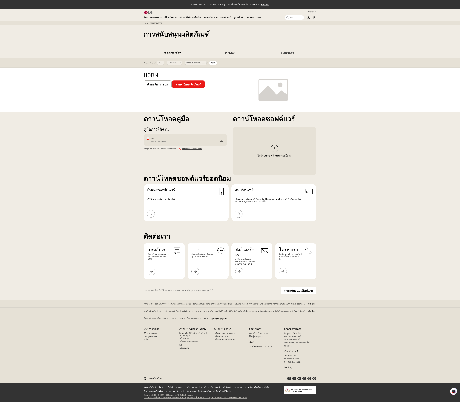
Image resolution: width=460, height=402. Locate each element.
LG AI (259, 17)
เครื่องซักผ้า (184, 338)
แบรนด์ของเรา (290, 356)
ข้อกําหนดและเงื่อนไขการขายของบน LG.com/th (164, 391)
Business (311, 12)
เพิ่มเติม (311, 304)
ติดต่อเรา (288, 346)
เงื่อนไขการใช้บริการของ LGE (171, 387)
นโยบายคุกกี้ (215, 387)
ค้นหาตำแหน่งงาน (291, 359)
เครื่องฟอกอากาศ (221, 336)
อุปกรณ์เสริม (238, 17)
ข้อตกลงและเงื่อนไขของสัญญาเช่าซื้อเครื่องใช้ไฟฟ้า (209, 391)
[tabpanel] (230, 139)
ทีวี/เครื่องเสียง (170, 17)
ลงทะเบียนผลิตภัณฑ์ (292, 336)
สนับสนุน (251, 17)
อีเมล (206, 318)
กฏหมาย (238, 387)
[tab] (172, 53)
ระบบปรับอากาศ (211, 17)
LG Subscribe (155, 17)
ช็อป (145, 17)
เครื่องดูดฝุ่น (184, 348)
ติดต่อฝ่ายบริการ (156, 23)
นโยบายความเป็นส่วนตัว (196, 387)
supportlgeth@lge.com (219, 318)
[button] (294, 17)
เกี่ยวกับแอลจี (291, 351)
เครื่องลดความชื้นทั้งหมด (224, 339)
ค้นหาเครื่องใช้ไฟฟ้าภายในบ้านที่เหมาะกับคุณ (193, 334)
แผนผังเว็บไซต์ (150, 387)
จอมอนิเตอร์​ (225, 17)
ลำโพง (146, 339)
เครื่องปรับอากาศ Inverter (224, 333)
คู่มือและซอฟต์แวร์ (292, 339)
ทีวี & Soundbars (150, 333)
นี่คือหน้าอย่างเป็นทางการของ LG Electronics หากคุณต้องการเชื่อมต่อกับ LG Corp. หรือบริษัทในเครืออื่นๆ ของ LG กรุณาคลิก (195, 397)
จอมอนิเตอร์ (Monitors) (258, 333)
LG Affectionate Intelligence (260, 346)
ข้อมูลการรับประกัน (292, 333)
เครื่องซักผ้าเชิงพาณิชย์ (188, 342)
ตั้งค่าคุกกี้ (227, 387)
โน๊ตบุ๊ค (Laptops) (256, 336)
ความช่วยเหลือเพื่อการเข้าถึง (257, 387)
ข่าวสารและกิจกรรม (292, 362)
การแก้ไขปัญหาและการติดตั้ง (296, 343)
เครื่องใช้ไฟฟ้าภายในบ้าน (190, 17)
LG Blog (288, 367)
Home (146, 23)
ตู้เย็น (181, 345)
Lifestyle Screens (151, 336)
